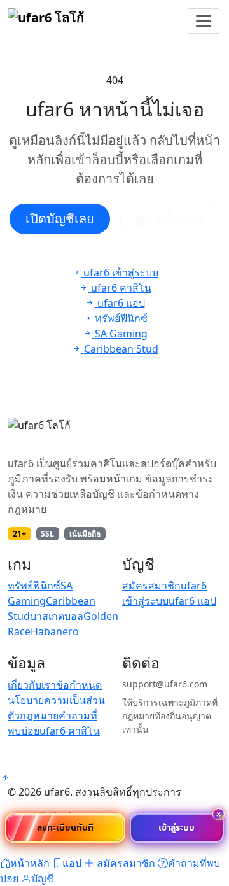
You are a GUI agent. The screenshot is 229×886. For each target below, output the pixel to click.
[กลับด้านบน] (5, 777)
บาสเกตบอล (56, 616)
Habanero (55, 631)
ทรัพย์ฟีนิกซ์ (34, 586)
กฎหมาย (39, 715)
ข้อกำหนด (79, 685)
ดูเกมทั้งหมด (170, 218)
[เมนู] (203, 21)
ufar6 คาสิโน (69, 731)
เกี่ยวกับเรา (32, 685)
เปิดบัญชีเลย (59, 218)
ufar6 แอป (192, 601)
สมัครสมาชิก (151, 586)
